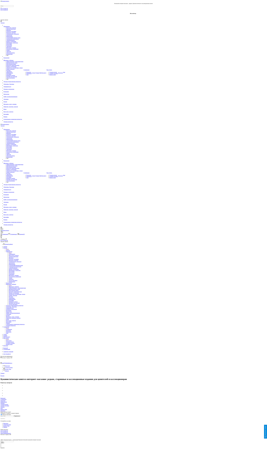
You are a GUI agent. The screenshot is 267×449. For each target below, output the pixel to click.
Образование (12, 254)
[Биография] (13, 113)
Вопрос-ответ (4, 409)
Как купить (9, 340)
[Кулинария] (13, 90)
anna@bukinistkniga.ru (7, 363)
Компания (3, 398)
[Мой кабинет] (1, 21)
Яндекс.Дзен (8, 369)
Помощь (3, 403)
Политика (3, 400)
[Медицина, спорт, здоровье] (13, 103)
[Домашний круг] (13, 85)
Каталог (8, 250)
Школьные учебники (14, 286)
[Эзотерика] (13, 98)
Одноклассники (9, 367)
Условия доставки (5, 405)
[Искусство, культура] (13, 110)
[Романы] (13, 115)
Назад (7, 249)
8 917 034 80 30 (4, 8)
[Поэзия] (13, 100)
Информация (4, 402)
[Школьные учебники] (13, 59)
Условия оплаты (4, 404)
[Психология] (13, 56)
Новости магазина (6, 414)
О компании (9, 329)
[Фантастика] (13, 93)
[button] (265, 432)
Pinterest (7, 370)
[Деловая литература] (13, 120)
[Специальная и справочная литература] (13, 118)
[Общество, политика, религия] (13, 105)
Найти (2, 442)
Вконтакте (7, 365)
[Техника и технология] (13, 88)
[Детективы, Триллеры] (13, 83)
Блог (2, 408)
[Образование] (13, 25)
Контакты (3, 410)
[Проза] (13, 108)
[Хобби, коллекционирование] (13, 95)
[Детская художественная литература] (13, 80)
